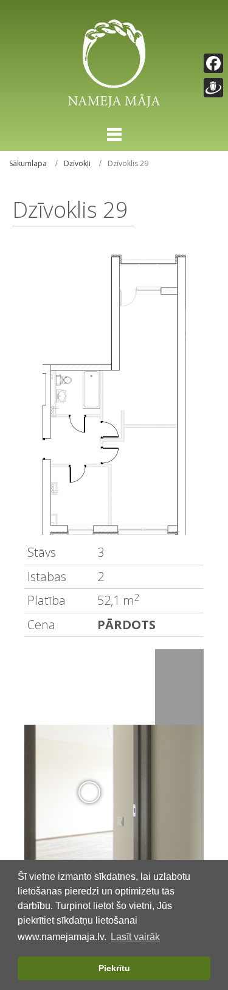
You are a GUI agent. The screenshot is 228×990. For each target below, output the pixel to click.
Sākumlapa (28, 163)
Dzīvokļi (77, 163)
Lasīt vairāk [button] (135, 937)
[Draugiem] (213, 87)
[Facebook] (213, 63)
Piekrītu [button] (114, 968)
